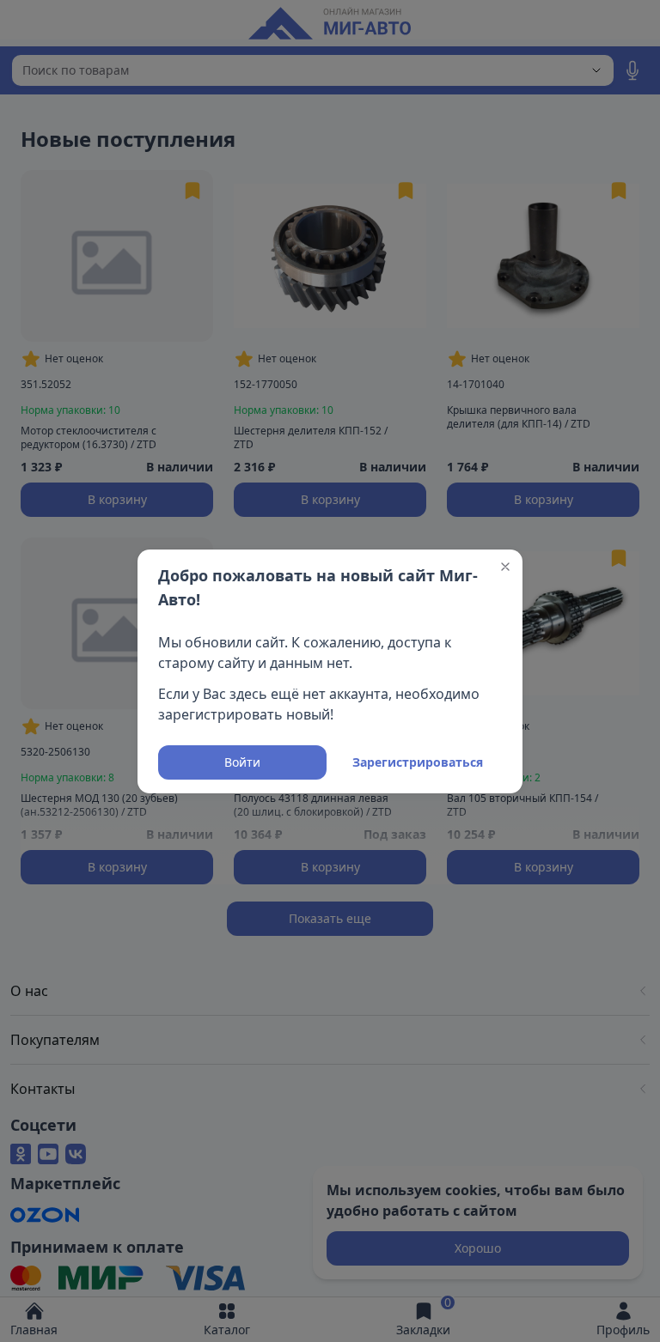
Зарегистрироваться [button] (417, 762)
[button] (505, 566)
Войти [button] (242, 762)
